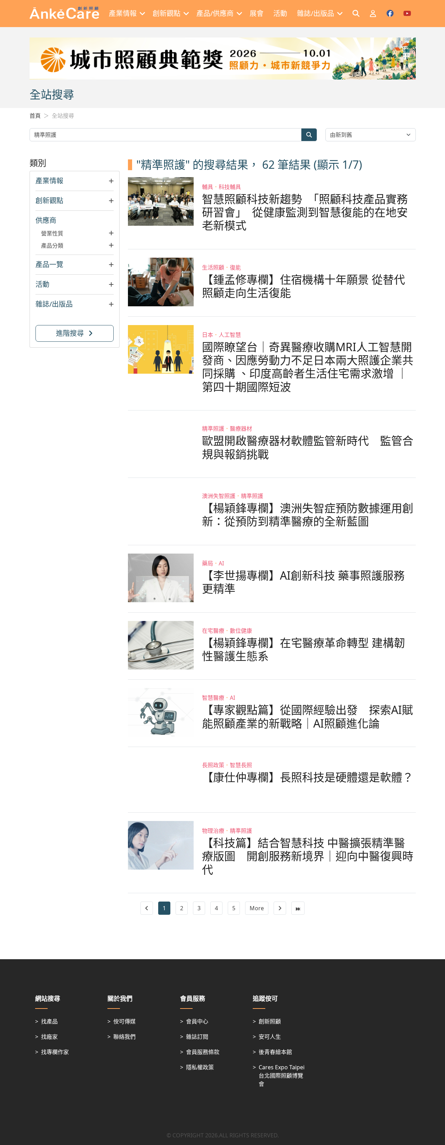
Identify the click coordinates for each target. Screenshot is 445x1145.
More (257, 908)
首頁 (35, 115)
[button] (74, 181)
